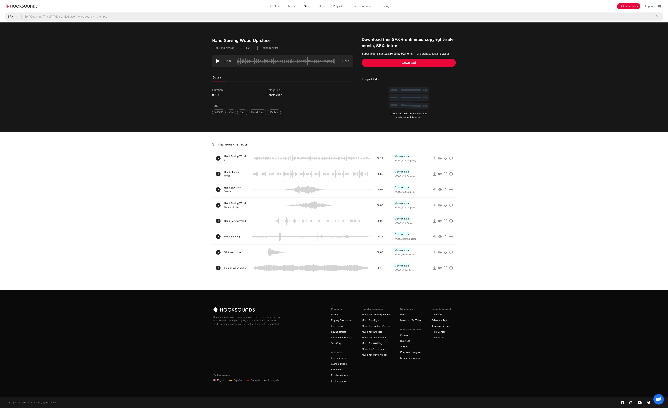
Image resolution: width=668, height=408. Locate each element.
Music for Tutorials (372, 331)
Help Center (438, 331)
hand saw (257, 112)
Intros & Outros (339, 337)
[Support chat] (658, 399)
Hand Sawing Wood (235, 220)
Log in (649, 6)
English (221, 380)
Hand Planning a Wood (233, 174)
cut (231, 112)
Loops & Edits (371, 79)
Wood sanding (232, 236)
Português (273, 380)
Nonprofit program (410, 358)
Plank (405, 254)
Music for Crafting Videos (375, 326)
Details (217, 77)
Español (237, 380)
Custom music (339, 363)
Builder (412, 239)
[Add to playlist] (451, 158)
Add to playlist (269, 47)
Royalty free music (341, 320)
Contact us (438, 337)
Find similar (226, 47)
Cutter (405, 270)
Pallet (411, 270)
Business (405, 340)
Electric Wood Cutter (235, 267)
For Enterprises (339, 358)
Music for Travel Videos (375, 354)
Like (247, 47)
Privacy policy (439, 320)
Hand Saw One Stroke (232, 189)
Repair (410, 223)
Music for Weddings (373, 343)
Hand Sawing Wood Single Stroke (235, 205)
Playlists (338, 6)
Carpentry (411, 160)
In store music (339, 381)
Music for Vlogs (370, 320)
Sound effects (338, 331)
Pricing (385, 6)
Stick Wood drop (233, 252)
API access (337, 369)
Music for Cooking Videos (376, 314)
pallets (274, 112)
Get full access (629, 6)
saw (242, 112)
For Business (360, 6)
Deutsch (255, 380)
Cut (404, 160)
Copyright (437, 314)
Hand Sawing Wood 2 (235, 158)
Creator (404, 335)
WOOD (218, 112)
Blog (402, 314)
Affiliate (404, 346)
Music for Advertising (373, 349)
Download (409, 62)
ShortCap (336, 343)
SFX (306, 6)
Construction (274, 94)
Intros (321, 6)
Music (292, 6)
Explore (275, 6)
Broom (412, 254)
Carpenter (411, 176)
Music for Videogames (374, 337)
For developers (339, 375)
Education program (410, 352)
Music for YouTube (410, 320)
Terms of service (441, 326)
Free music (337, 326)
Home (405, 239)
